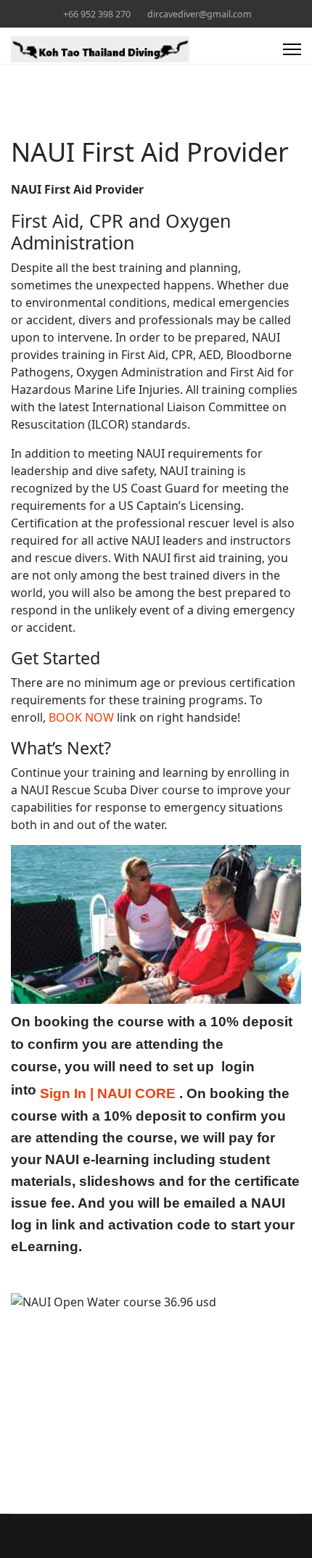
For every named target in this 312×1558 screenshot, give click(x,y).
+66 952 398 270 (97, 14)
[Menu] (292, 49)
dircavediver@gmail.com (199, 14)
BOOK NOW (81, 717)
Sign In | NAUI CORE (108, 1093)
